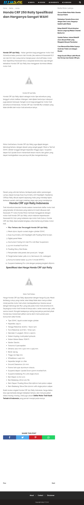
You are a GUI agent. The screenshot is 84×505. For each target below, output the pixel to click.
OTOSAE (46, 502)
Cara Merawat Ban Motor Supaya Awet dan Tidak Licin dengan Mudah (69, 49)
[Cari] (80, 2)
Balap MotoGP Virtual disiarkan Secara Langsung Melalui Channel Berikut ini (69, 31)
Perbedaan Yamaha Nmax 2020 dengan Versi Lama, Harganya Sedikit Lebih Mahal (68, 21)
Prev (4, 483)
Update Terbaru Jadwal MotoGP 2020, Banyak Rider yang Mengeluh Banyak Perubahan (68, 40)
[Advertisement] (29, 35)
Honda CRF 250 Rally (11, 53)
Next (53, 483)
